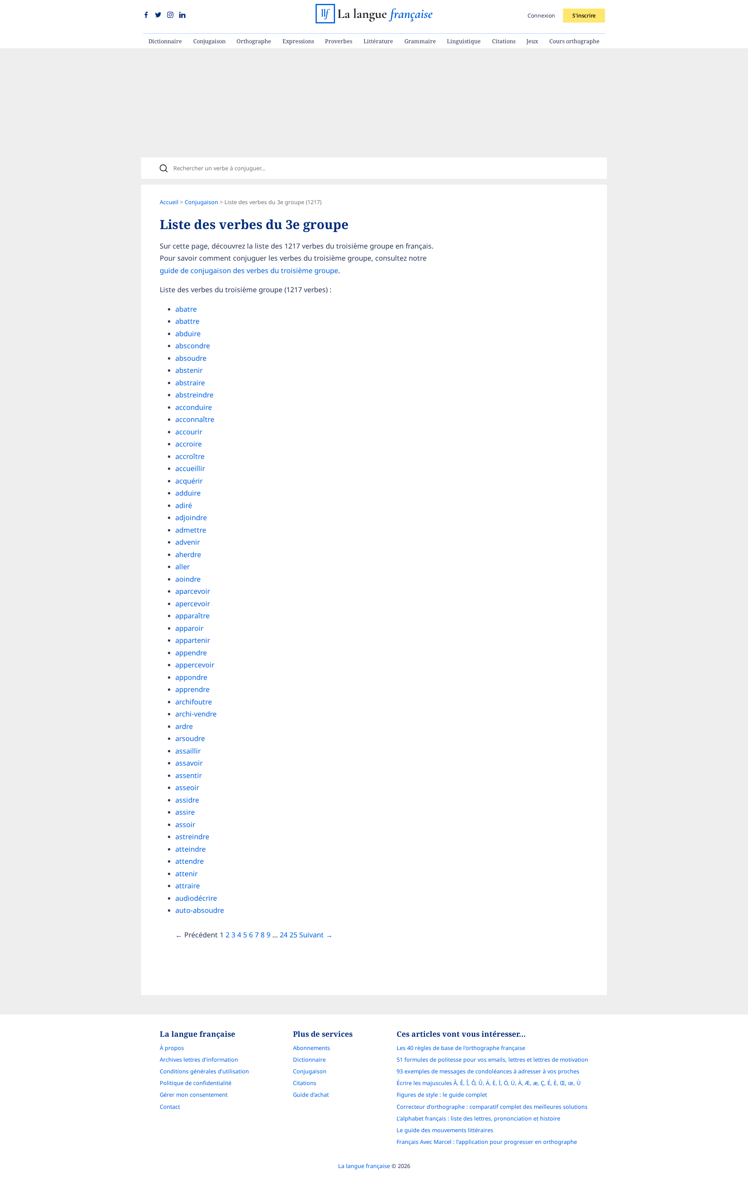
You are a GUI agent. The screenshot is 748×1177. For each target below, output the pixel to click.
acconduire (193, 407)
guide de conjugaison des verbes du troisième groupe (249, 270)
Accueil (169, 202)
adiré (183, 505)
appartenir (192, 640)
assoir (185, 824)
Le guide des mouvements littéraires (445, 1130)
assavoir (189, 763)
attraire (187, 885)
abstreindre (194, 394)
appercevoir (194, 664)
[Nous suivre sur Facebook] (147, 15)
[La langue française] (374, 20)
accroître (190, 456)
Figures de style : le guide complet (442, 1094)
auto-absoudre (199, 910)
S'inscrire (584, 15)
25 (293, 934)
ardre (184, 726)
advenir (187, 542)
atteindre (190, 849)
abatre (186, 309)
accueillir (190, 468)
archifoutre (193, 701)
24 (284, 934)
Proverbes (338, 41)
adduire (188, 493)
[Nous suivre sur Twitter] (159, 15)
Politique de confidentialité (195, 1083)
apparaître (192, 615)
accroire (188, 443)
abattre (187, 321)
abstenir (189, 370)
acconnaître (194, 419)
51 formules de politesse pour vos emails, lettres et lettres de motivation (492, 1059)
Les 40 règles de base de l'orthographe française (461, 1048)
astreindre (192, 836)
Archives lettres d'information (199, 1059)
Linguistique (464, 41)
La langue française (364, 1166)
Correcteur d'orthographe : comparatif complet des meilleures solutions (492, 1106)
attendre (189, 861)
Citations (503, 41)
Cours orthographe (574, 41)
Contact (170, 1106)
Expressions (298, 41)
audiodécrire (196, 898)
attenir (186, 873)
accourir (188, 431)
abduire (188, 333)
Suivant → (316, 934)
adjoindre (191, 517)
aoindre (188, 579)
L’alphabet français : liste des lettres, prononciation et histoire (478, 1118)
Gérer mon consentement (194, 1094)
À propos (172, 1048)
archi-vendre (196, 713)
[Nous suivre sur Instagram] (171, 15)
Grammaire (420, 41)
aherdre (188, 554)
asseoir (187, 787)
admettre (190, 530)
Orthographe (253, 41)
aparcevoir (192, 591)
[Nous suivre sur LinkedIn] (182, 15)
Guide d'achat (311, 1094)
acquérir (189, 480)
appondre (191, 677)
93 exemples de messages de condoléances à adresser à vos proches (488, 1071)
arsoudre (190, 738)
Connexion (541, 15)
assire (185, 812)
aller (182, 566)
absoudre (190, 358)
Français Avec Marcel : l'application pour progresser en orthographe (487, 1141)
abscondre (192, 345)
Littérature (378, 41)
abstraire (190, 382)
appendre (191, 652)
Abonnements (311, 1048)
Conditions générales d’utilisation (204, 1071)
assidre (187, 800)
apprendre (192, 689)
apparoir (189, 628)
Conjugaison (209, 41)
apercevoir (192, 603)
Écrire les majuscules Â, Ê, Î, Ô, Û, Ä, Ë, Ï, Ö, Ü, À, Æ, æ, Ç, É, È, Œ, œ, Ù (489, 1083)
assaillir (188, 750)
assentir (188, 775)
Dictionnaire (165, 41)
